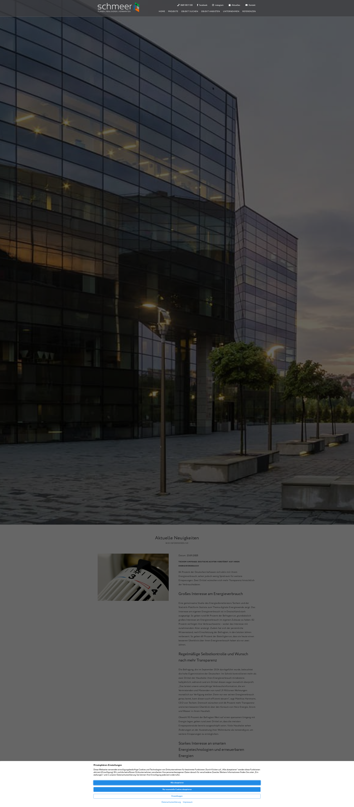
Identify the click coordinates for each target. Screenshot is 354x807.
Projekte (173, 11)
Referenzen (249, 11)
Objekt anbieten (210, 11)
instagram (219, 5)
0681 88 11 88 (186, 5)
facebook (203, 5)
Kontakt (251, 5)
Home (162, 11)
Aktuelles (235, 5)
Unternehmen (231, 11)
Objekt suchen (189, 11)
